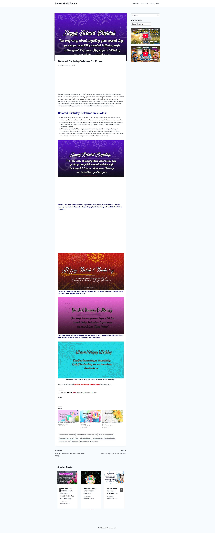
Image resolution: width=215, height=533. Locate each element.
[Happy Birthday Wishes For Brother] (68, 416)
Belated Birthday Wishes (106, 434)
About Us (136, 3)
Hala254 (62, 65)
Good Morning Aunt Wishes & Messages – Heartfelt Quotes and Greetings (67, 493)
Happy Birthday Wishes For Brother (67, 422)
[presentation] (67, 477)
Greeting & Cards (85, 438)
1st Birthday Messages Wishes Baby (112, 490)
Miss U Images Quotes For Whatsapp (113, 452)
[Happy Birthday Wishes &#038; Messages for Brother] (90, 416)
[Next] (121, 490)
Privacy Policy (154, 3)
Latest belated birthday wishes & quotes (103, 438)
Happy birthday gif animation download (89, 490)
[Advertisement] (91, 81)
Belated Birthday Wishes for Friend (68, 438)
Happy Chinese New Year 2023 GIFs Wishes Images (70, 453)
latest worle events (64, 441)
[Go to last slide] (60, 490)
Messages (75, 441)
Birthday (61, 58)
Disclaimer (144, 3)
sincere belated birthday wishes (89, 441)
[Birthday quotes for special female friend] (112, 416)
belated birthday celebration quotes (87, 434)
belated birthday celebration (67, 434)
